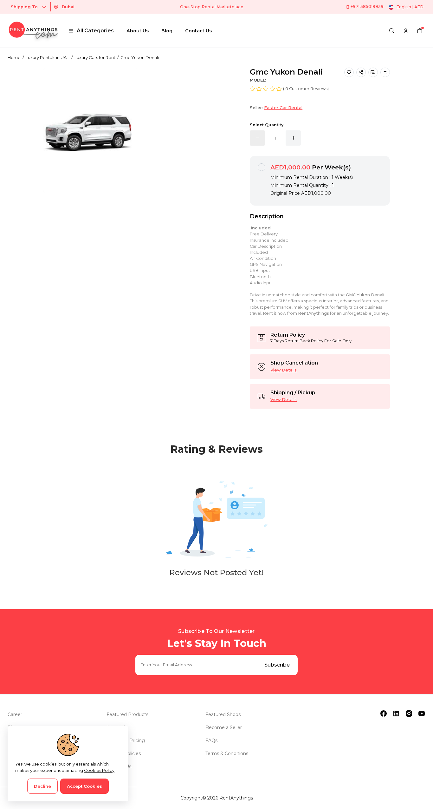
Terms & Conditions (226, 753)
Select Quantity (266, 124)
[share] (361, 72)
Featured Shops (223, 714)
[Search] (391, 30)
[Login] (405, 30)
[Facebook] (383, 713)
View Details (283, 370)
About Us (137, 31)
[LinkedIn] (396, 713)
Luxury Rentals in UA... (47, 57)
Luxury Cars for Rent (94, 57)
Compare (385, 72)
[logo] (33, 30)
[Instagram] (409, 713)
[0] (419, 30)
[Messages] (373, 72)
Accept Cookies (84, 786)
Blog (166, 31)
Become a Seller (223, 727)
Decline (42, 786)
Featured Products (127, 714)
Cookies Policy (99, 770)
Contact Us (198, 31)
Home (14, 57)
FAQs (211, 740)
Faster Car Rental (283, 107)
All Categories (95, 31)
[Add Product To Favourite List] (349, 72)
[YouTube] (421, 713)
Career (15, 714)
